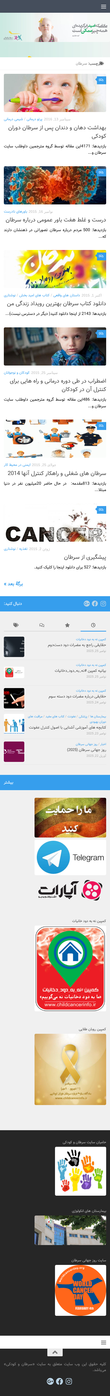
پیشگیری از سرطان (85, 557)
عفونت (72, 716)
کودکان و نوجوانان (17, 372)
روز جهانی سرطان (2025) (86, 750)
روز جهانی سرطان (86, 744)
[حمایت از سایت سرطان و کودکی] (70, 836)
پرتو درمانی (34, 119)
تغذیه (23, 549)
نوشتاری (10, 295)
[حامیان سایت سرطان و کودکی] (80, 1195)
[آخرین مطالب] (93, 626)
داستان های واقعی (66, 295)
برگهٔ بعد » (13, 584)
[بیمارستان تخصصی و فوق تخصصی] (70, 1244)
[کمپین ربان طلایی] (70, 1104)
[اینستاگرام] (103, 604)
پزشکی (83, 716)
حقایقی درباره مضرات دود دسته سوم (77, 696)
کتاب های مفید (55, 716)
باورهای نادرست (15, 211)
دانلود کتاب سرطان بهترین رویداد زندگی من (56, 303)
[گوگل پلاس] (87, 604)
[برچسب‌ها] (16, 626)
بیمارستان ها (98, 716)
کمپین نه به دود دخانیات (91, 639)
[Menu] (103, 6)
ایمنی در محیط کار (17, 465)
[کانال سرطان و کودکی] (70, 874)
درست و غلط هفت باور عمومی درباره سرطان (56, 220)
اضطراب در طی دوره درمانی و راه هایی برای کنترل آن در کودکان (58, 385)
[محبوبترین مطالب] (68, 626)
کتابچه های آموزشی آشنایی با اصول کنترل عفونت (67, 727)
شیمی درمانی (13, 119)
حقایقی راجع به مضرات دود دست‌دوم (77, 645)
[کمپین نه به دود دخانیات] (70, 1010)
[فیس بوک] (95, 604)
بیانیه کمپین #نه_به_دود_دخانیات (80, 671)
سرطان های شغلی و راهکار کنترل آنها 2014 (57, 473)
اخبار (103, 744)
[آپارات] (70, 902)
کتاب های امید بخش (34, 295)
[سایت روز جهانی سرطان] (80, 1315)
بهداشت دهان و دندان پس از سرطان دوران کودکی (57, 132)
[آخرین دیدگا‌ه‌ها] (42, 626)
